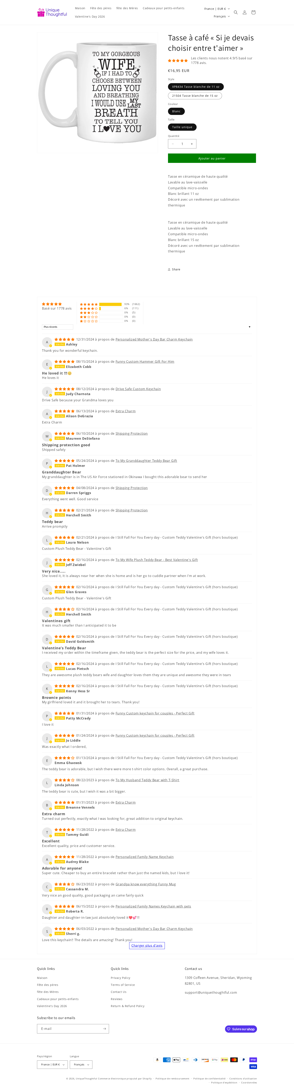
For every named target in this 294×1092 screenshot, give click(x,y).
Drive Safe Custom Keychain (138, 389)
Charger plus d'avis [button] (146, 945)
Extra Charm (126, 411)
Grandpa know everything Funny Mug (146, 884)
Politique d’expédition (224, 1082)
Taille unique (182, 127)
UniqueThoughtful (86, 1078)
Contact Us (118, 992)
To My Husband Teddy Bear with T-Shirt (147, 780)
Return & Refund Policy (127, 1006)
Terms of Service (123, 985)
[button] (235, 12)
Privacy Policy (120, 978)
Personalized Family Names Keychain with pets (153, 906)
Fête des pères (47, 985)
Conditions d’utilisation (243, 1078)
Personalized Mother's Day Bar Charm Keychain (154, 339)
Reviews (116, 999)
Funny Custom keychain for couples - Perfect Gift (155, 713)
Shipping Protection (132, 433)
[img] (57, 304)
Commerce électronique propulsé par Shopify (125, 1078)
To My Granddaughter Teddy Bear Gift (146, 460)
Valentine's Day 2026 (52, 1006)
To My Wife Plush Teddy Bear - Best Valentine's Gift (157, 560)
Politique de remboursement (172, 1078)
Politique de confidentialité (209, 1078)
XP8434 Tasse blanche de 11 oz (196, 87)
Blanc (176, 111)
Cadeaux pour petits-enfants (58, 999)
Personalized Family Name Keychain (145, 857)
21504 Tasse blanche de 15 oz (195, 96)
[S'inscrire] (104, 1028)
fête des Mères (48, 992)
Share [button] (176, 269)
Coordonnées (249, 1082)
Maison (42, 978)
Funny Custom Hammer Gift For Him (145, 361)
